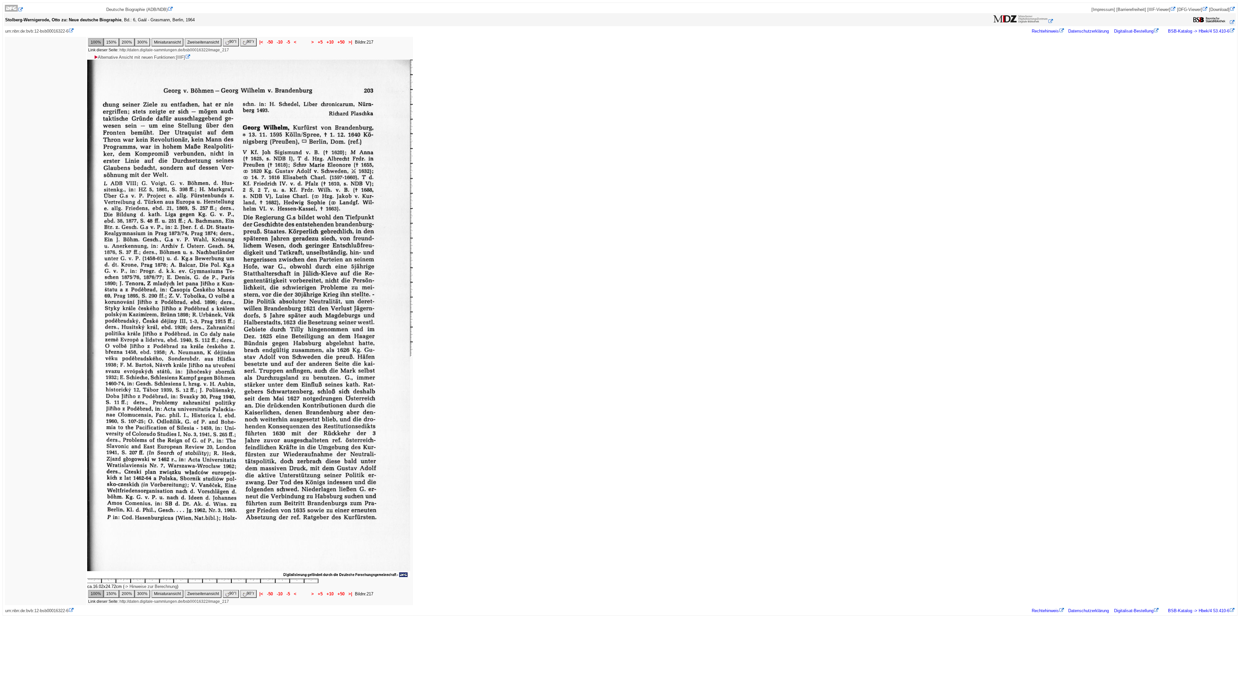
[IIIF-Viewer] (1158, 9)
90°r (250, 41)
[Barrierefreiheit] (1131, 9)
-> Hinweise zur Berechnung (150, 586)
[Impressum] (1103, 9)
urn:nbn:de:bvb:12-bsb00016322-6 (36, 31)
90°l (232, 41)
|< (261, 42)
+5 (320, 42)
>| (350, 42)
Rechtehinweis (1045, 31)
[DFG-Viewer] (1189, 9)
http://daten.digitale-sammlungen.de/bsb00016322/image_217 (174, 50)
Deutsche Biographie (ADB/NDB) (137, 9)
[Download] (1219, 9)
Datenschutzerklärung (1088, 31)
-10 (279, 42)
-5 (288, 42)
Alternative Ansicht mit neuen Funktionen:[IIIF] (141, 57)
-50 (270, 42)
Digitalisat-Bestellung (1133, 31)
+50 (341, 42)
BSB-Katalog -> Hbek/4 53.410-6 (1198, 31)
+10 (330, 42)
